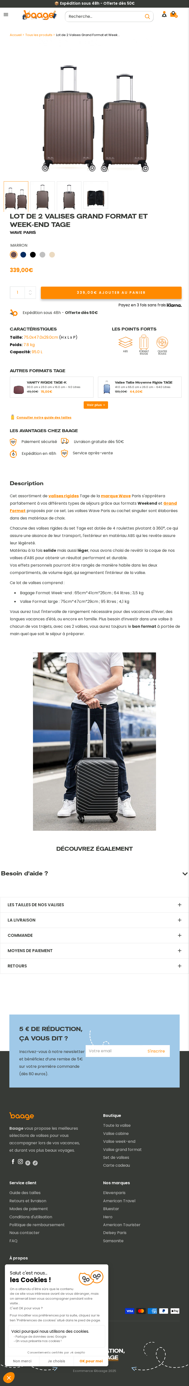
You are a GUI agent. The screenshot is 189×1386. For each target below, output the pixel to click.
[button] (9, 1378)
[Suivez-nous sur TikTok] (35, 1162)
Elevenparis (114, 1193)
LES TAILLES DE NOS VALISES (36, 904)
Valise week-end (119, 1141)
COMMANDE (20, 935)
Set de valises (116, 1157)
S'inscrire (156, 1051)
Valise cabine (116, 1133)
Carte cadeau (116, 1165)
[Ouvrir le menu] (6, 14)
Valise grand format (122, 1149)
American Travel (119, 1201)
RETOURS (17, 966)
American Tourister (122, 1225)
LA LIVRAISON (21, 920)
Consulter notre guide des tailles (43, 417)
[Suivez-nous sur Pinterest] (27, 1162)
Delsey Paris (114, 1233)
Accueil (16, 35)
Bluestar (111, 1209)
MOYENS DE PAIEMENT (30, 950)
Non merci (22, 1361)
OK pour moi (91, 1361)
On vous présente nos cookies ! (39, 1341)
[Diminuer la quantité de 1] (30, 294)
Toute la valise (117, 1125)
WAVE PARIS (23, 232)
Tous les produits (38, 35)
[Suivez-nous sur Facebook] (13, 1162)
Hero (107, 1217)
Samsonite (113, 1241)
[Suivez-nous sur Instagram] (20, 1162)
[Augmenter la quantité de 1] (30, 290)
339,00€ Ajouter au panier (111, 292)
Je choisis (56, 1361)
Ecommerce (83, 1370)
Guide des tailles (25, 1193)
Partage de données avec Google (41, 1336)
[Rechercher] (147, 16)
